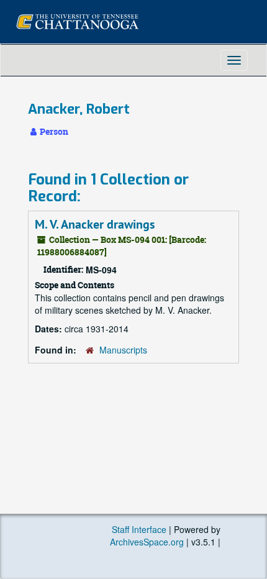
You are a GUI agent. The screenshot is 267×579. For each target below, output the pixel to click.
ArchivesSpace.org (147, 542)
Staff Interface (139, 529)
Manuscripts (123, 350)
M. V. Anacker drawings (95, 224)
